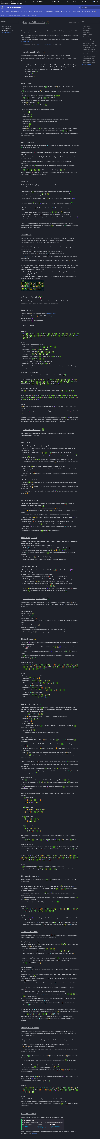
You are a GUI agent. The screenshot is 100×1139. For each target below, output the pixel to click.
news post (28, 1)
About (7, 11)
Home (2, 11)
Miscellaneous (49, 11)
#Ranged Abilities (55, 1126)
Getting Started (15, 11)
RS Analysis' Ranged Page (43, 44)
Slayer (93, 11)
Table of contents (87, 21)
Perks (40, 11)
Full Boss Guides (86, 11)
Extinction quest (51, 313)
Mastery (24, 15)
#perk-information (42, 1127)
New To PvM (24, 11)
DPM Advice (64, 11)
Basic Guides (76, 11)
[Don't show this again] (98, 2)
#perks (40, 1126)
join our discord (90, 1)
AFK (70, 11)
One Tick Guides (32, 15)
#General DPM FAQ (26, 41)
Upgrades (57, 11)
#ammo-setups (27, 1129)
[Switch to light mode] (79, 7)
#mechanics (54, 1127)
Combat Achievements (14, 15)
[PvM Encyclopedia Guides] (2, 7)
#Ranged (25, 1126)
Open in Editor (73, 22)
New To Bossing (33, 11)
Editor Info (4, 15)
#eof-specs (26, 1127)
